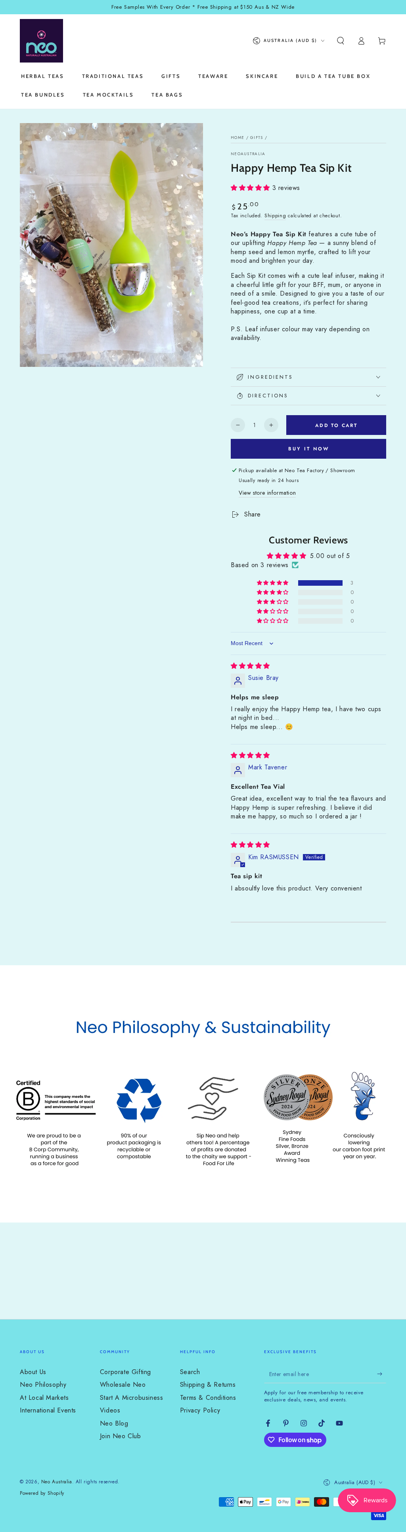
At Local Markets (44, 1397)
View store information (267, 493)
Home (237, 137)
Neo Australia (56, 1481)
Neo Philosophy (43, 1384)
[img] (250, 665)
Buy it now (308, 448)
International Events (48, 1410)
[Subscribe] (381, 1374)
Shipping (275, 215)
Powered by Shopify (42, 1493)
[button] (340, 40)
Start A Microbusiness (131, 1397)
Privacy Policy (200, 1410)
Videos (110, 1410)
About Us (33, 1371)
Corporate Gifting (125, 1371)
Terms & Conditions (208, 1397)
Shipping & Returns (208, 1384)
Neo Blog (114, 1423)
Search (190, 1371)
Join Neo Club (120, 1436)
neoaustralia (248, 154)
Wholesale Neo (123, 1384)
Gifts (256, 137)
